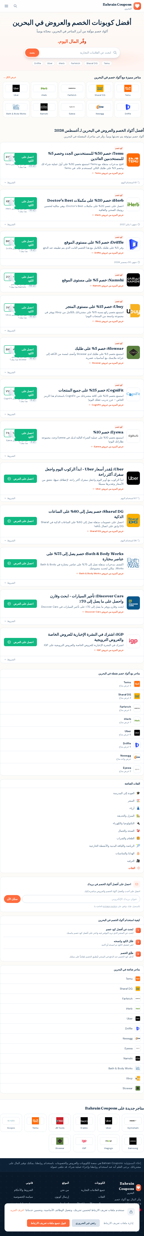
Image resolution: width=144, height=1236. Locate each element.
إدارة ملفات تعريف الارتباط (118, 1223)
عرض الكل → (9, 77)
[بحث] (15, 6)
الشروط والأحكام (23, 1190)
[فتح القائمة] (6, 6)
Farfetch (75, 63)
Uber (49, 63)
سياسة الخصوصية (23, 1196)
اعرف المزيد (17, 1210)
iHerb (62, 63)
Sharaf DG (92, 63)
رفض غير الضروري (86, 1223)
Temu (107, 63)
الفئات (101, 1196)
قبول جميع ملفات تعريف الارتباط (48, 1223)
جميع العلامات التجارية (93, 1190)
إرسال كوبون (62, 1196)
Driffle (37, 63)
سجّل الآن (12, 899)
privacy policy (110, 906)
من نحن (64, 1190)
